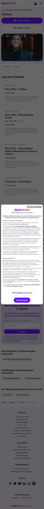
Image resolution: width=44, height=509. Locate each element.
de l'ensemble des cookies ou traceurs (25, 226)
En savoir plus (15, 277)
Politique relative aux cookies (14, 286)
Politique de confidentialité (31, 284)
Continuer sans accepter (34, 207)
